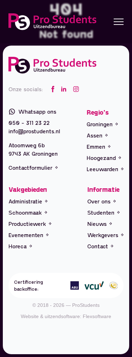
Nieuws (97, 223)
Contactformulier (30, 167)
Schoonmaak (25, 212)
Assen (94, 135)
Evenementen (25, 234)
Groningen (100, 124)
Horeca (17, 246)
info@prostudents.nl (34, 131)
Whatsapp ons (37, 111)
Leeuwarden (102, 169)
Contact (97, 246)
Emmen (96, 146)
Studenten (100, 212)
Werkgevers (102, 234)
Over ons (99, 201)
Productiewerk (27, 223)
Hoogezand (101, 157)
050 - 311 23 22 (29, 122)
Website (30, 316)
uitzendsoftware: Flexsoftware (78, 316)
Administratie (25, 201)
